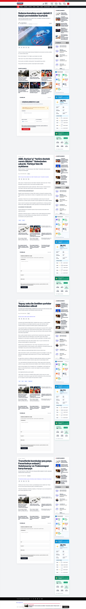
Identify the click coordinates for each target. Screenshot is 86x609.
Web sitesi (23, 279)
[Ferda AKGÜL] (57, 65)
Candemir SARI (62, 59)
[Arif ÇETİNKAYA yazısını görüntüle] (68, 54)
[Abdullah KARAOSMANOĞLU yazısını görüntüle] (68, 49)
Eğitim (38, 6)
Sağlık (41, 6)
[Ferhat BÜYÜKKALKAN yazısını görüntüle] (68, 68)
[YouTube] (67, 0)
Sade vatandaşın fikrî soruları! (63, 65)
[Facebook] (19, 47)
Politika (30, 6)
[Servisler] (68, 7)
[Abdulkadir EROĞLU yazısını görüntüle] (68, 45)
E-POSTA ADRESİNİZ (39, 119)
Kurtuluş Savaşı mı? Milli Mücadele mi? (63, 52)
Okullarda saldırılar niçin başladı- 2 (63, 56)
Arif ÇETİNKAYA (62, 54)
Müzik (26, 381)
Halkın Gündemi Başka (63, 46)
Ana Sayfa (19, 10)
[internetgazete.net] (20, 3)
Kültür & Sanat (47, 6)
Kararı (20, 220)
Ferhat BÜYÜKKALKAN (62, 68)
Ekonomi (25, 6)
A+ (51, 47)
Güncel (23, 10)
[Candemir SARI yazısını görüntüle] (68, 58)
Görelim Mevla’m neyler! (63, 60)
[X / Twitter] (21, 47)
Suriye (23, 220)
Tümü (67, 187)
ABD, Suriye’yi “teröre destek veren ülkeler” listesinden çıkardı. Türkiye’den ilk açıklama (34, 162)
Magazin (56, 6)
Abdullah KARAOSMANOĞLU (63, 50)
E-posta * (22, 435)
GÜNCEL (21, 6)
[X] (62, 0)
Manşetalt (23, 458)
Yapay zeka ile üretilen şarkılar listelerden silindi (34, 304)
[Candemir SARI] (57, 60)
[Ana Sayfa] (18, 7)
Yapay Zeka (30, 381)
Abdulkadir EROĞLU (63, 190)
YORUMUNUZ (23, 259)
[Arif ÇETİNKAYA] (57, 55)
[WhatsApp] (68, 0)
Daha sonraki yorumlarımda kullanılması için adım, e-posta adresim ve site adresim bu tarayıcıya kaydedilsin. (35, 126)
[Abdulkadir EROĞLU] (57, 46)
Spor (52, 6)
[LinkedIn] (65, 0)
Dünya (34, 6)
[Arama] (68, 4)
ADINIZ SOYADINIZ (24, 119)
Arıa (19, 381)
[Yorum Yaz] (28, 47)
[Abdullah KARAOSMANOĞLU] (57, 51)
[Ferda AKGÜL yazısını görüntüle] (68, 63)
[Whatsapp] (42, 599)
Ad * (21, 270)
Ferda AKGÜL (62, 353)
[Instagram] (64, 0)
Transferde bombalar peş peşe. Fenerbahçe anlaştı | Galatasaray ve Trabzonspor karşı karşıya (35, 464)
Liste (22, 381)
